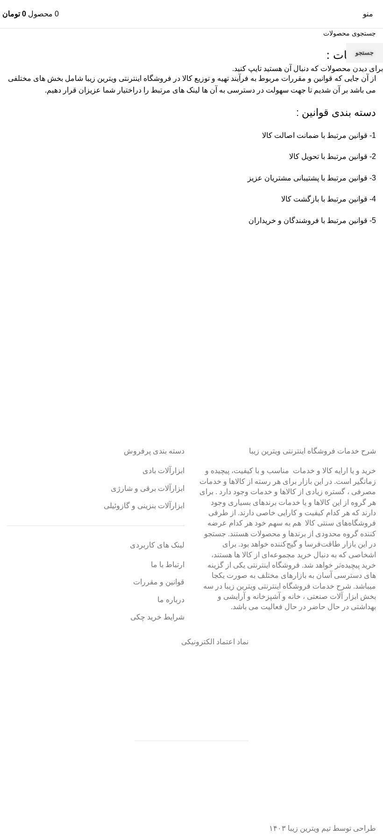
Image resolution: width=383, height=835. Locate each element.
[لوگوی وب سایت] (191, 13)
